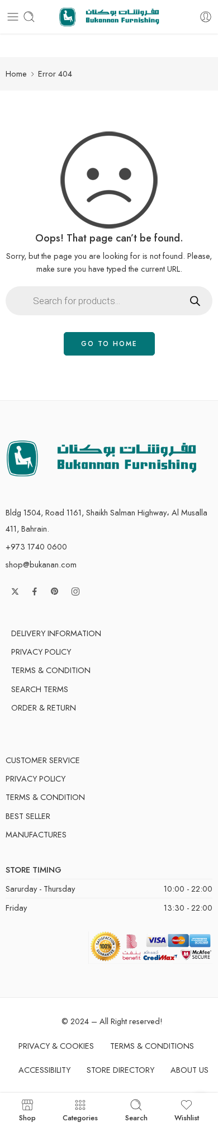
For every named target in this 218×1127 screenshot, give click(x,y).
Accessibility (44, 1070)
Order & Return (43, 707)
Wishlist (186, 1116)
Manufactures (36, 834)
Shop (27, 1116)
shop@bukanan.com (41, 564)
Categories (80, 1116)
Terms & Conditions (152, 1046)
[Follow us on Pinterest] (54, 591)
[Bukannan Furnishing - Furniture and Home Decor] (109, 17)
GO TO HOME (109, 344)
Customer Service (43, 760)
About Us (189, 1070)
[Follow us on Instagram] (75, 591)
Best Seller (28, 816)
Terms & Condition (51, 670)
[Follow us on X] (15, 591)
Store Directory (120, 1070)
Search (136, 1116)
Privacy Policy (41, 651)
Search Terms (39, 689)
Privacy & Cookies (56, 1046)
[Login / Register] (205, 16)
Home (16, 73)
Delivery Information (56, 633)
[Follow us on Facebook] (34, 591)
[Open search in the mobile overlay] (109, 300)
